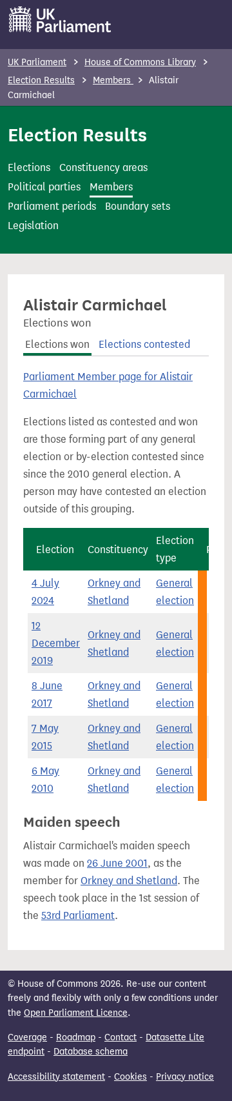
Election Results (41, 80)
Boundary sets (137, 206)
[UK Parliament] (60, 19)
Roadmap (75, 1037)
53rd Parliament (78, 915)
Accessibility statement (56, 1076)
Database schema (90, 1051)
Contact (120, 1037)
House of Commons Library (140, 62)
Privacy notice (185, 1076)
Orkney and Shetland (129, 880)
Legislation (33, 225)
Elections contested (144, 344)
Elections (29, 167)
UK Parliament (37, 62)
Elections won (57, 344)
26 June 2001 (117, 863)
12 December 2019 (56, 643)
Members (113, 80)
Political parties (44, 187)
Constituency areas (103, 167)
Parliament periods (52, 206)
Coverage (27, 1037)
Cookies (130, 1076)
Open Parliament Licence (76, 1012)
